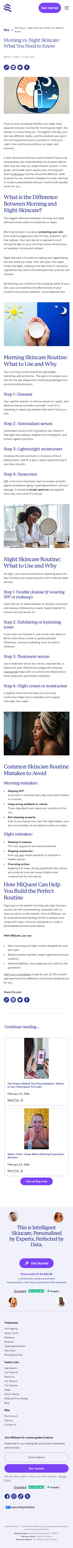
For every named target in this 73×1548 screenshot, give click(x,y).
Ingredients (10, 1368)
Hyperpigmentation (14, 1346)
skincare (19, 174)
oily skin (19, 855)
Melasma (9, 1337)
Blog (6, 1403)
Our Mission (11, 1381)
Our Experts (11, 1372)
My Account (10, 1416)
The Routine (11, 1385)
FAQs (7, 1389)
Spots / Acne (11, 1333)
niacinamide (11, 672)
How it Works (11, 1394)
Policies (8, 1420)
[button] (66, 8)
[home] (17, 8)
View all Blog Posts (36, 1181)
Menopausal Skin (13, 1354)
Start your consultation (17, 974)
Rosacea (8, 1341)
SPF (6, 481)
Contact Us (10, 1424)
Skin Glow (9, 1350)
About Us (9, 1376)
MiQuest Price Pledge (16, 1398)
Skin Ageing (10, 1328)
